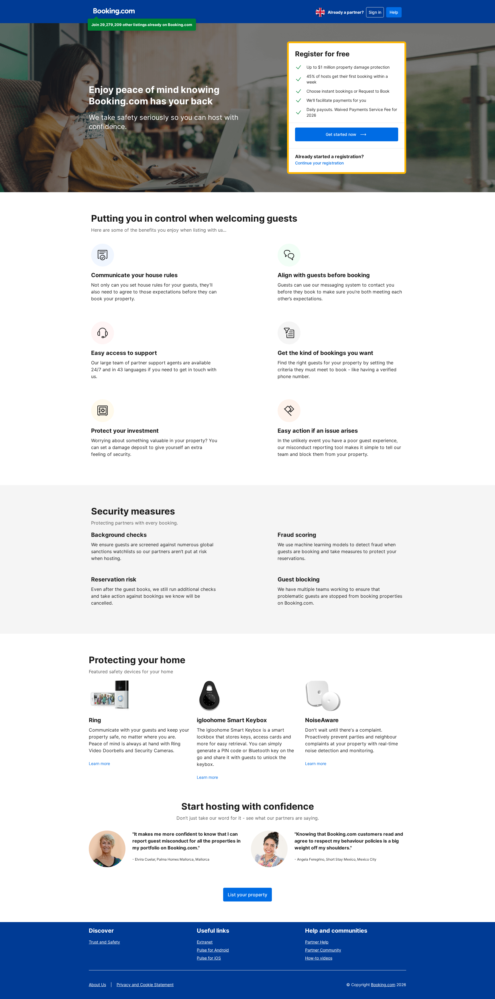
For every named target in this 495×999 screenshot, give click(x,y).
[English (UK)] (320, 12)
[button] (142, 25)
